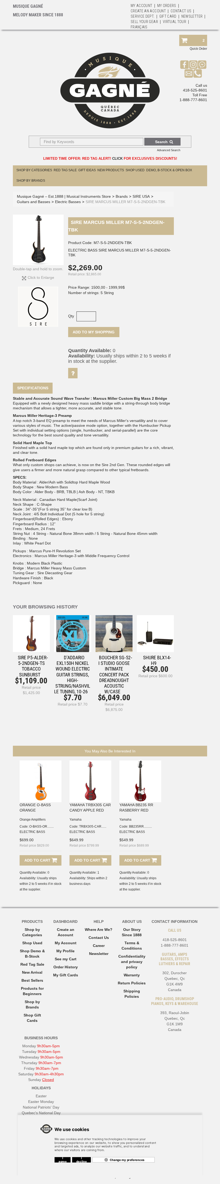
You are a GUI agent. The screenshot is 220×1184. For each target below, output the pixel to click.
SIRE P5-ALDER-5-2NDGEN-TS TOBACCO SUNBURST (33, 666)
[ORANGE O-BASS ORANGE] (40, 781)
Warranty (132, 975)
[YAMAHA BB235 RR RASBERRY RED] (140, 781)
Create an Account (148, 11)
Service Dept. (143, 16)
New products (110, 170)
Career (99, 945)
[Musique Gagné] (110, 90)
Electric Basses (68, 202)
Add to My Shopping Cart (94, 333)
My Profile (65, 951)
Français (139, 27)
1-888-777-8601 (193, 100)
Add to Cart (38, 860)
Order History (65, 967)
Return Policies (132, 983)
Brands (122, 196)
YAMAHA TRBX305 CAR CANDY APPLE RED (90, 807)
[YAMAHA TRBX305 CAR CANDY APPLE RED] (90, 781)
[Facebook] (184, 64)
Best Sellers (32, 980)
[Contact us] (188, 73)
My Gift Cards (65, 975)
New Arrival (32, 972)
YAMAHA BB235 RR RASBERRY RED (136, 807)
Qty (71, 316)
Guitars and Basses (33, 202)
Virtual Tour (174, 22)
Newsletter (192, 16)
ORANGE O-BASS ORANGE (35, 807)
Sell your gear (144, 22)
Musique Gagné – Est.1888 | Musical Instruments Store (64, 196)
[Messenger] (202, 64)
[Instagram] (193, 64)
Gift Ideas (87, 170)
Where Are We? (98, 929)
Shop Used (135, 170)
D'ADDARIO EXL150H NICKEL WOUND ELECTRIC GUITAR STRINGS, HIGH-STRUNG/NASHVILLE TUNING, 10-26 (72, 674)
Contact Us (99, 937)
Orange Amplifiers (33, 819)
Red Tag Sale (65, 170)
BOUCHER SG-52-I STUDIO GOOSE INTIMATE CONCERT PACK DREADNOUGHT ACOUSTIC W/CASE (115, 674)
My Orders (166, 5)
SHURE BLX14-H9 (157, 660)
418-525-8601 (195, 90)
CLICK (117, 159)
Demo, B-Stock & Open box (169, 170)
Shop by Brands (30, 180)
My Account (141, 5)
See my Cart (65, 959)
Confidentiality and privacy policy (131, 961)
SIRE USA (141, 196)
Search (161, 142)
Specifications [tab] (32, 388)
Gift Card (168, 16)
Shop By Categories (34, 170)
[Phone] (197, 73)
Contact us (181, 11)
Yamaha (75, 819)
